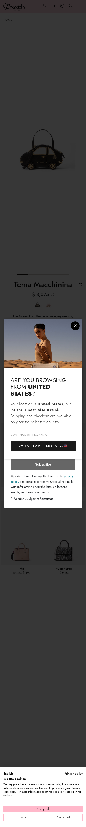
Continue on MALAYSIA (29, 434)
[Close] (75, 325)
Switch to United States (41, 445)
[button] (10, 773)
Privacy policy (73, 774)
